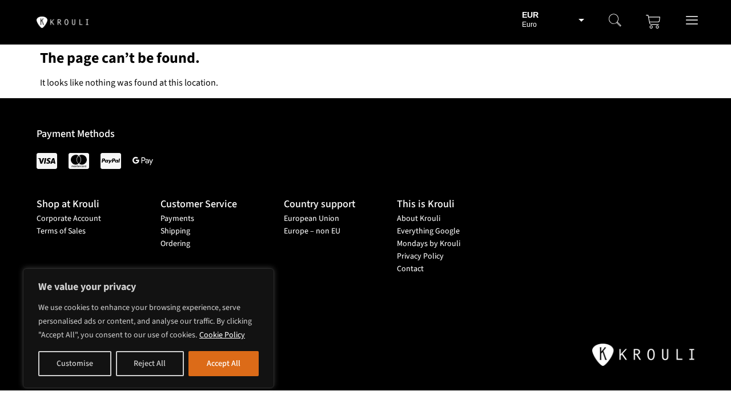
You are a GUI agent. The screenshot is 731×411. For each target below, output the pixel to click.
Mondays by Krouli (428, 243)
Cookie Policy (222, 335)
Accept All (223, 363)
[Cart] (653, 21)
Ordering (175, 243)
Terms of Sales (61, 231)
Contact (410, 269)
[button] (615, 21)
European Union (311, 218)
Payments (177, 218)
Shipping (175, 231)
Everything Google (428, 231)
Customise (75, 363)
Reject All (150, 363)
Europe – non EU (312, 231)
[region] (148, 328)
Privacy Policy (420, 256)
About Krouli (418, 218)
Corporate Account (69, 218)
